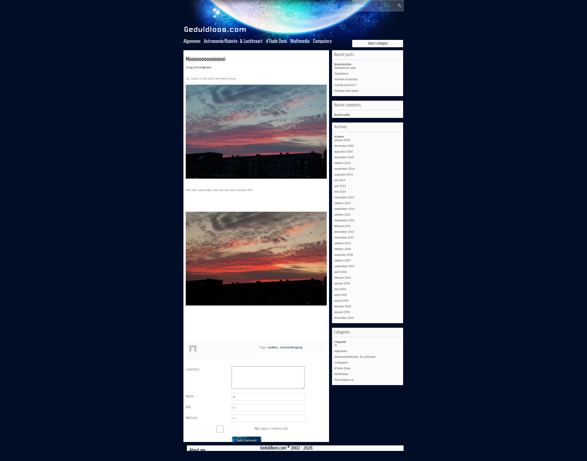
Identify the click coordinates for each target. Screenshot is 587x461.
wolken (273, 347)
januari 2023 (342, 140)
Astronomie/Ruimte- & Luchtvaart (233, 41)
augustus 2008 (343, 254)
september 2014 (344, 168)
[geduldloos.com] (215, 32)
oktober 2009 (342, 249)
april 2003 (340, 295)
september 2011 (344, 220)
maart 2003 (341, 300)
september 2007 (344, 266)
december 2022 (344, 145)
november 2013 (344, 197)
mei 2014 (340, 191)
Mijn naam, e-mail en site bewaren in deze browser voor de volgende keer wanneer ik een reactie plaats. (276, 429)
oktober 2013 (342, 203)
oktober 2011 (342, 214)
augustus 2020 (343, 151)
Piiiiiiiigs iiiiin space (346, 90)
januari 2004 (342, 283)
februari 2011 (342, 226)
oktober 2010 (342, 243)
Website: (192, 418)
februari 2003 (342, 306)
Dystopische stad (345, 67)
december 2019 (344, 157)
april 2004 (340, 272)
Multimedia (300, 41)
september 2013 (344, 209)
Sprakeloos (341, 73)
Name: (190, 396)
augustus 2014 (343, 174)
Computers (322, 41)
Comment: (193, 370)
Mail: (188, 407)
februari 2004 (342, 277)
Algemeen (191, 41)
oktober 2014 (342, 163)
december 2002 (344, 317)
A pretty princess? (345, 85)
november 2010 (344, 237)
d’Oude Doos (276, 41)
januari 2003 (342, 312)
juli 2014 (339, 180)
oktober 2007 (342, 260)
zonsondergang (291, 347)
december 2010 (344, 231)
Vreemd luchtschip (345, 79)
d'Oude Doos (342, 368)
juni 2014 (340, 186)
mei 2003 (340, 289)
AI (335, 345)
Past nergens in (344, 379)
